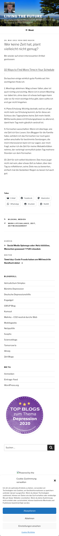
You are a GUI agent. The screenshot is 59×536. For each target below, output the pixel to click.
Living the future (23, 16)
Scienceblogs (10, 339)
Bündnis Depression (14, 289)
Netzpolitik (9, 328)
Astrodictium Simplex (14, 283)
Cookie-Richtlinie (28, 532)
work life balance (18, 223)
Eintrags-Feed (11, 379)
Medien (22, 219)
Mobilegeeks (10, 323)
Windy (7, 351)
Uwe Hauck (29, 40)
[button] (55, 480)
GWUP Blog (10, 306)
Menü (31, 30)
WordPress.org (11, 385)
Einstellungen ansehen (29, 526)
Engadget (8, 300)
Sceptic (8, 334)
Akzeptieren (30, 511)
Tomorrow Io (10, 345)
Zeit (32, 223)
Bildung (12, 219)
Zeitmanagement (17, 226)
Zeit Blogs (9, 356)
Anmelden (9, 374)
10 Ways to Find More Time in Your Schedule (29, 69)
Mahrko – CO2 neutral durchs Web (20, 317)
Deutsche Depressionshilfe (17, 294)
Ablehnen (29, 518)
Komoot (8, 311)
